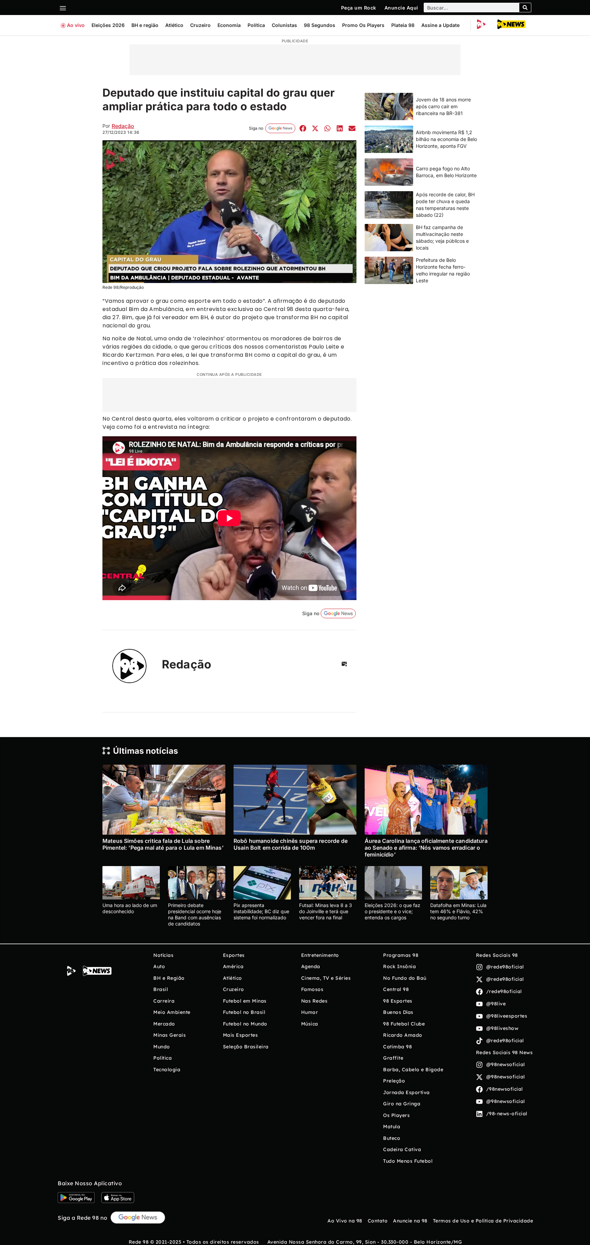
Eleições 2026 (108, 25)
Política (256, 25)
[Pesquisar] (525, 7)
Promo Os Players (363, 25)
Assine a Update (440, 25)
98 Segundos (319, 25)
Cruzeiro (200, 25)
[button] (302, 128)
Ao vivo (76, 25)
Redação (123, 126)
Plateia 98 (403, 25)
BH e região (144, 25)
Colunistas (284, 25)
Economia (229, 25)
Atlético (174, 25)
